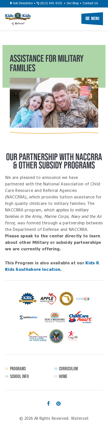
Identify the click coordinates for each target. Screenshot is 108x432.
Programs (18, 368)
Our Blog (73, 3)
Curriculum (68, 368)
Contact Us (90, 3)
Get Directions (22, 3)
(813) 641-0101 (51, 3)
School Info (19, 376)
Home (63, 376)
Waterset (18, 16)
